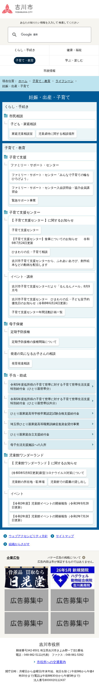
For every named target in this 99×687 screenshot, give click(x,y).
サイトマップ (65, 536)
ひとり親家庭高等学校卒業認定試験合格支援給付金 (44, 413)
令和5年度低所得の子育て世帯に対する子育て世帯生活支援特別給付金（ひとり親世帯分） (50, 386)
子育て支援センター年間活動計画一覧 (37, 312)
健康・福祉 (74, 50)
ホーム (22, 81)
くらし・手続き (24, 50)
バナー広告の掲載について (64, 557)
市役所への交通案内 (51, 662)
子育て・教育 (25, 60)
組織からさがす (19, 544)
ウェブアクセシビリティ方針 (28, 536)
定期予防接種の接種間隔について (34, 342)
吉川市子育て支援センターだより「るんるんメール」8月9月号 (51, 288)
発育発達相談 (21, 363)
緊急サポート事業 (24, 200)
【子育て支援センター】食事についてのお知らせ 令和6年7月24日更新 (51, 241)
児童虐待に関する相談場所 (56, 133)
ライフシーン (64, 81)
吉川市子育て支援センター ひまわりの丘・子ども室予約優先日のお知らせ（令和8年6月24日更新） (51, 301)
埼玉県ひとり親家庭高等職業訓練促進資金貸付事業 (44, 424)
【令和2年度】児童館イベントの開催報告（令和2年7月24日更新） (50, 518)
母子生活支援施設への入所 (28, 445)
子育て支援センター (25, 230)
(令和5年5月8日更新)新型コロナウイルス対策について (48, 473)
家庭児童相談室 (22, 133)
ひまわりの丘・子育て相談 (30, 252)
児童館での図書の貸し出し (68, 482)
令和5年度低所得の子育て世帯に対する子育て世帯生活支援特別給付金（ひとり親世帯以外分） (50, 401)
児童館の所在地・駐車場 (28, 482)
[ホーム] (20, 9)
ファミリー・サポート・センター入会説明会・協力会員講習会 (51, 189)
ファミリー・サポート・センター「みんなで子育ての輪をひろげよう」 (51, 176)
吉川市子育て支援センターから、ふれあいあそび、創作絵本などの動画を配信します (51, 262)
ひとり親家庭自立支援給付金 (29, 434)
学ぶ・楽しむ (74, 60)
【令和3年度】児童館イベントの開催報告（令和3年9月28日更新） (50, 505)
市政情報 (49, 70)
